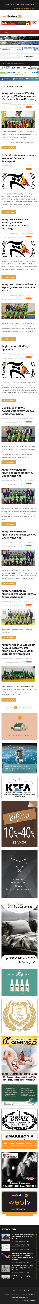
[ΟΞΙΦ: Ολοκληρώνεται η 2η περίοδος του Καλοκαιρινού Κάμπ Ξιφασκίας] (6, 1278)
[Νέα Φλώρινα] (12, 16)
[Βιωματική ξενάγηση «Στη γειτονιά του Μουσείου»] (6, 1247)
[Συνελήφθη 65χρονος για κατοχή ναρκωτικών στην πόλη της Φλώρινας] (6, 1268)
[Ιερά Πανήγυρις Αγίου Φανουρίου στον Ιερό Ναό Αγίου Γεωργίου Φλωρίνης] (6, 1237)
